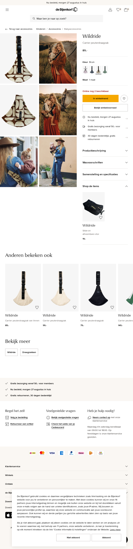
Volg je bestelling (19, 417)
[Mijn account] (110, 10)
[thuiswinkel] (100, 455)
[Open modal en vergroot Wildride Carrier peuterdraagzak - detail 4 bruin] (58, 110)
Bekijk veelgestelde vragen (65, 417)
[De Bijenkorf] (66, 9)
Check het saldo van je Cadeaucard (63, 425)
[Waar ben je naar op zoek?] (33, 18)
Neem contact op (101, 417)
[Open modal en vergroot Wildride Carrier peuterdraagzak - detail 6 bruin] (58, 162)
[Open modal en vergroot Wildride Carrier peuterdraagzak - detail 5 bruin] (19, 162)
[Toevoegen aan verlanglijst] (124, 98)
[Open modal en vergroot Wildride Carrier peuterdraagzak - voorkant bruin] (19, 58)
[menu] (7, 9)
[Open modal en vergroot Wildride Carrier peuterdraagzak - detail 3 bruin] (19, 110)
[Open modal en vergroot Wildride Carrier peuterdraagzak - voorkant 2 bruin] (58, 58)
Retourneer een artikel (21, 423)
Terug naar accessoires (20, 29)
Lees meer (115, 529)
